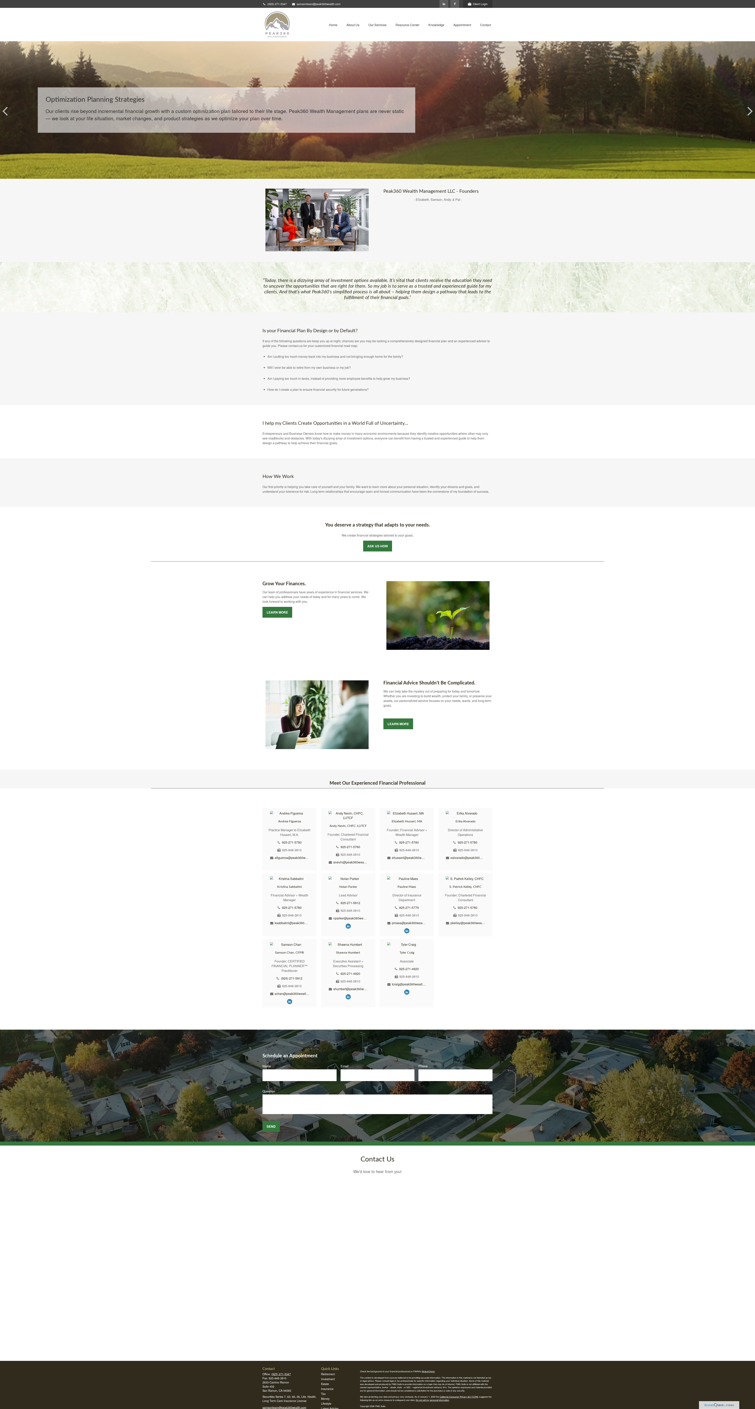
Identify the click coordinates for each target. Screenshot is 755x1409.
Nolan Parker (348, 886)
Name (266, 1066)
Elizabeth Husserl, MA (407, 821)
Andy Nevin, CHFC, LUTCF (348, 825)
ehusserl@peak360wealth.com (409, 857)
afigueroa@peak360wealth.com (292, 857)
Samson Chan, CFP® (289, 952)
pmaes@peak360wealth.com (409, 923)
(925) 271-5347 (277, 4)
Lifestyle (326, 1403)
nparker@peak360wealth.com (350, 918)
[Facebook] (454, 4)
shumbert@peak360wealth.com (350, 989)
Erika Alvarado (465, 821)
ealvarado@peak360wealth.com (467, 857)
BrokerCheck (428, 1371)
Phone (423, 1066)
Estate (325, 1384)
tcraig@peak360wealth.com (409, 984)
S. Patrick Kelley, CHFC (465, 886)
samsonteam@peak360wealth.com (319, 4)
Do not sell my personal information (432, 1400)
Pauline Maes (407, 886)
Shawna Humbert (348, 952)
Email (345, 1066)
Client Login (480, 4)
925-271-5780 (292, 842)
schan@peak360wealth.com (292, 993)
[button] (333, 24)
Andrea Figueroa (289, 821)
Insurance (327, 1389)
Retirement (328, 1374)
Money (325, 1399)
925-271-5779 (409, 907)
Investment (328, 1379)
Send (271, 1126)
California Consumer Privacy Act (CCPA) (459, 1396)
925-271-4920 (350, 973)
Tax (323, 1394)
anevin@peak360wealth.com (350, 862)
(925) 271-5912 (291, 978)
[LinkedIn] (443, 4)
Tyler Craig (407, 952)
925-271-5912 (350, 903)
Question (268, 1091)
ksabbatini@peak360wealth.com (292, 923)
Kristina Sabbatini (289, 886)
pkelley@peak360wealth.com (467, 923)
